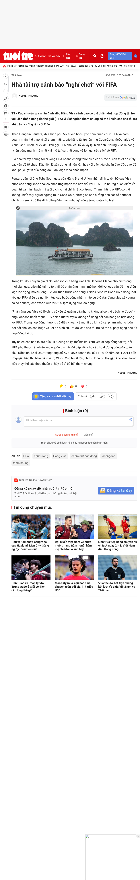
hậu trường (41, 456)
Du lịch (98, 66)
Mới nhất (12, 66)
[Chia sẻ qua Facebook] (93, 396)
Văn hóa (123, 66)
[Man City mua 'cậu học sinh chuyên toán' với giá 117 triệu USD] (74, 567)
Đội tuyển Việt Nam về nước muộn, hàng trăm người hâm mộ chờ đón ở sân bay (73, 545)
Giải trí (131, 66)
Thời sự (40, 66)
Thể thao (16, 75)
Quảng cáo (82, 56)
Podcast (42, 56)
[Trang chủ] (4, 66)
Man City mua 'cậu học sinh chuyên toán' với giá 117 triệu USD (74, 586)
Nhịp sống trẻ (110, 66)
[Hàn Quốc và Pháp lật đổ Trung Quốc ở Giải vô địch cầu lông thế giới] (30, 567)
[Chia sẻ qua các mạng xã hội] (111, 396)
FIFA (26, 456)
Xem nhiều (23, 66)
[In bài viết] (6, 134)
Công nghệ (84, 66)
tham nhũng (20, 463)
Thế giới (49, 66)
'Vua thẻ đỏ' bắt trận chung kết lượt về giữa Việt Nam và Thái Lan (116, 586)
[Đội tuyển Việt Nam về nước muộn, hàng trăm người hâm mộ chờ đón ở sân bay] (74, 527)
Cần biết (68, 56)
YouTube (56, 56)
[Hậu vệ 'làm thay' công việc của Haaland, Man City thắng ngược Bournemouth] (30, 527)
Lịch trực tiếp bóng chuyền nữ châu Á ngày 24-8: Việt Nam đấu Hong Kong (117, 545)
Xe (92, 66)
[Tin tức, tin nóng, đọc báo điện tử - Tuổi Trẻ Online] (18, 56)
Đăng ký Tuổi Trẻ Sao (118, 56)
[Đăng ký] (116, 490)
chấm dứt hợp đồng (84, 456)
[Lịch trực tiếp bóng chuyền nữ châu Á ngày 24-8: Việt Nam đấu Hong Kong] (117, 527)
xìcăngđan (108, 456)
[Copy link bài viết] (102, 396)
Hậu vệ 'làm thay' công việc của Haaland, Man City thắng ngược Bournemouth (30, 545)
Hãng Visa (59, 456)
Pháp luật (59, 66)
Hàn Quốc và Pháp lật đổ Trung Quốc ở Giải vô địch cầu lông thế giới (28, 586)
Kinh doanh (71, 66)
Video (32, 66)
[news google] (120, 97)
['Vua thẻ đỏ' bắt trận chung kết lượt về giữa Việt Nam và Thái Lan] (117, 567)
